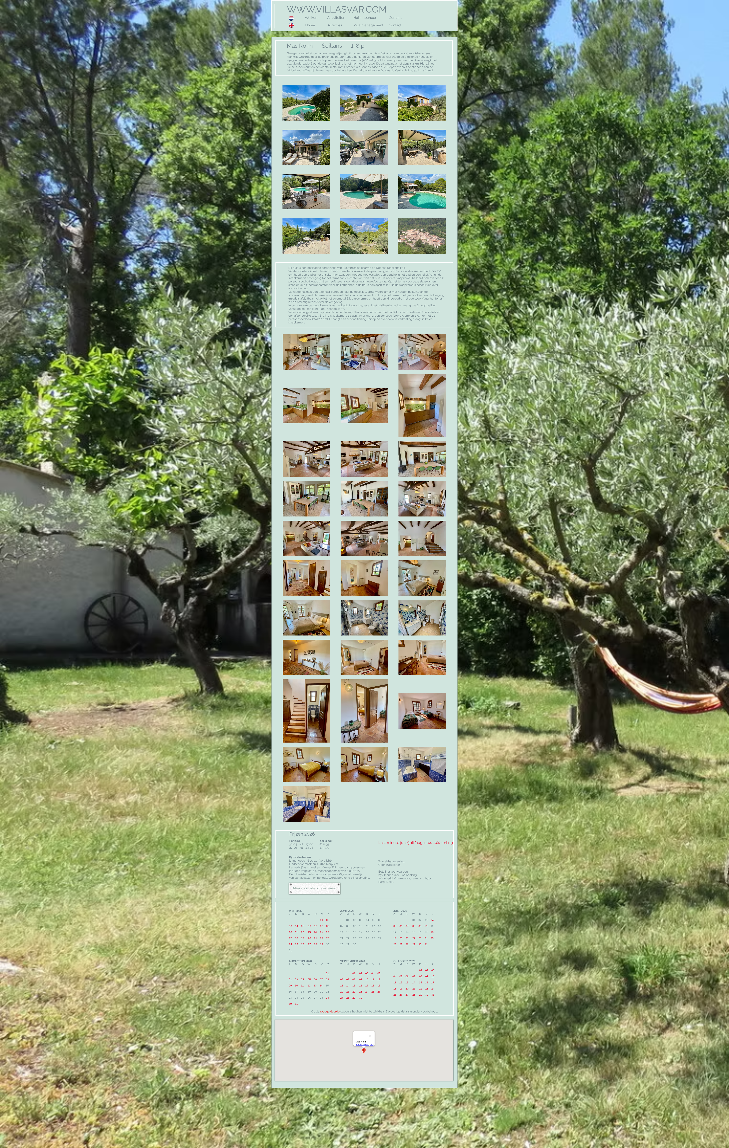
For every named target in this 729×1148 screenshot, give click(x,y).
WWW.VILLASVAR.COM (336, 9)
